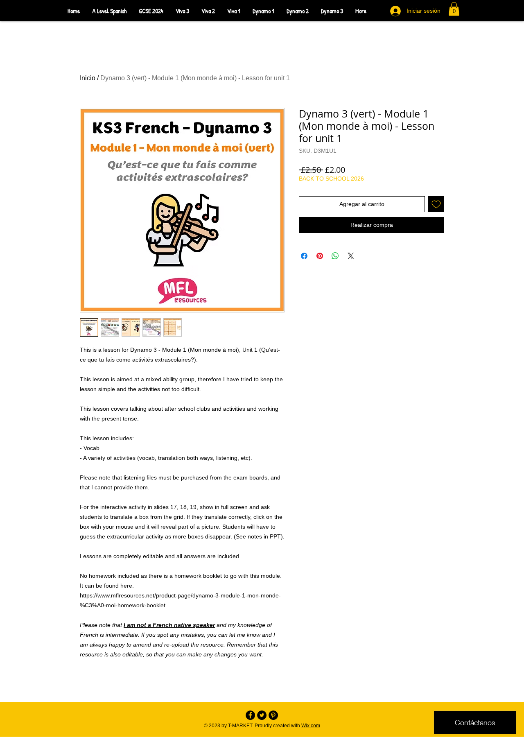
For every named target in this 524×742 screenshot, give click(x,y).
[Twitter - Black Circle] (262, 715)
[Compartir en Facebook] (304, 256)
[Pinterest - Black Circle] (273, 715)
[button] (454, 9)
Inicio (87, 78)
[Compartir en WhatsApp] (335, 256)
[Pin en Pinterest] (320, 256)
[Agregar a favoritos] (436, 204)
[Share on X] (351, 256)
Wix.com (310, 725)
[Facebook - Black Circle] (250, 715)
